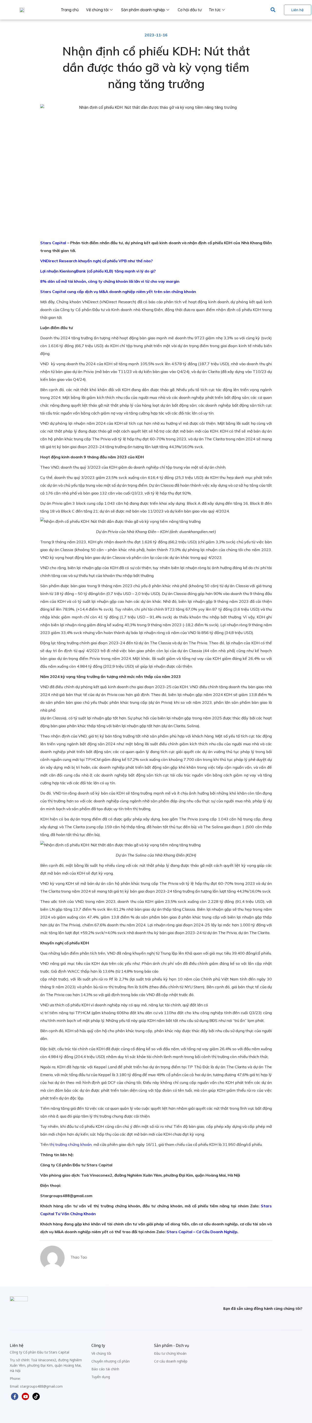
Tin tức (215, 9)
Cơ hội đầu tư (190, 9)
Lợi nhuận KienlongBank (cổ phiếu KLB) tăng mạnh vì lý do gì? (98, 271)
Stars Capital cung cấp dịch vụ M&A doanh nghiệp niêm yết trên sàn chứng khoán (118, 291)
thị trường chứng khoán (70, 1144)
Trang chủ (70, 9)
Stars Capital (53, 242)
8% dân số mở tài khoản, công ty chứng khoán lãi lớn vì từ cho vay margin (109, 281)
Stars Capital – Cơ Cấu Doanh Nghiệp (201, 1231)
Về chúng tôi (97, 9)
